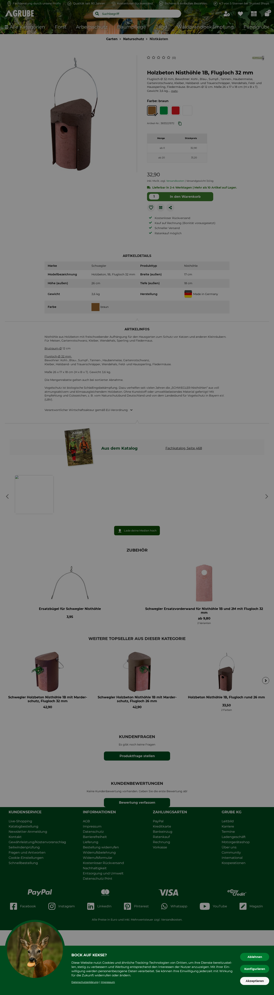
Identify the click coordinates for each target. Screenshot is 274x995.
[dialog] (137, 497)
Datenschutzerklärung (84, 982)
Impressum (108, 982)
